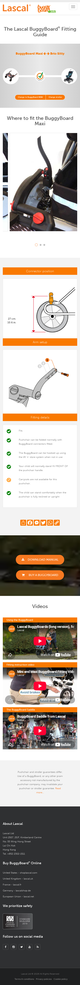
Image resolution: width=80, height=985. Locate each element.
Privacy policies (44, 979)
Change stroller (55, 97)
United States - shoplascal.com (20, 872)
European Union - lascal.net (18, 896)
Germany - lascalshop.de (17, 890)
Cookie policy (61, 979)
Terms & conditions (24, 979)
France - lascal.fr (12, 884)
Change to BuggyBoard (30, 97)
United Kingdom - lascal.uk (18, 878)
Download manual (43, 559)
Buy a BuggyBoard (43, 575)
